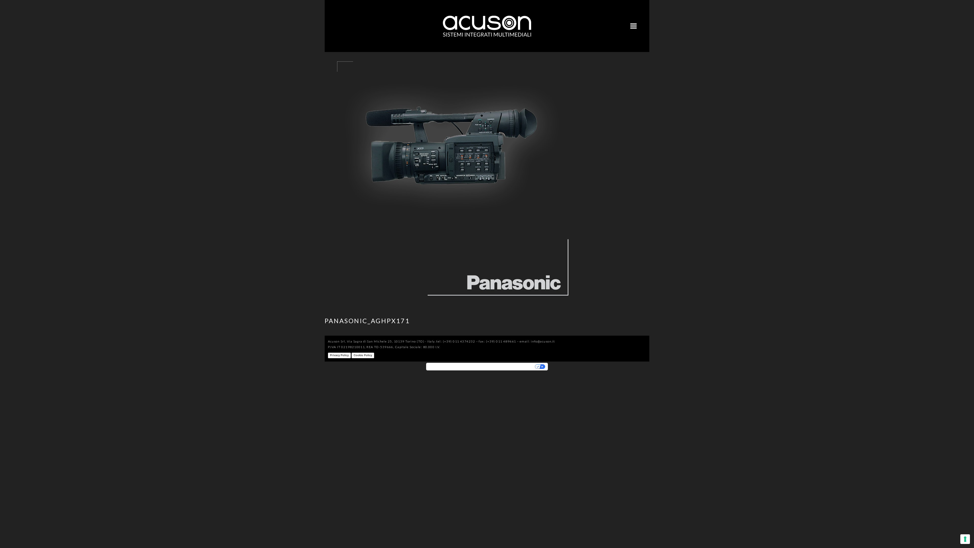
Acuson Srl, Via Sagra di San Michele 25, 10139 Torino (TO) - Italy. (382, 341)
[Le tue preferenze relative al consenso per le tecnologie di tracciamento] (965, 539)
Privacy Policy (339, 355)
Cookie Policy (363, 355)
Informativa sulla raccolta (449, 366)
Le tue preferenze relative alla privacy (503, 366)
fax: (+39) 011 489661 (497, 341)
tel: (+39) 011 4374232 (455, 341)
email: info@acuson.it (537, 341)
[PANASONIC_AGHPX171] (451, 303)
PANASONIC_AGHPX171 (367, 320)
